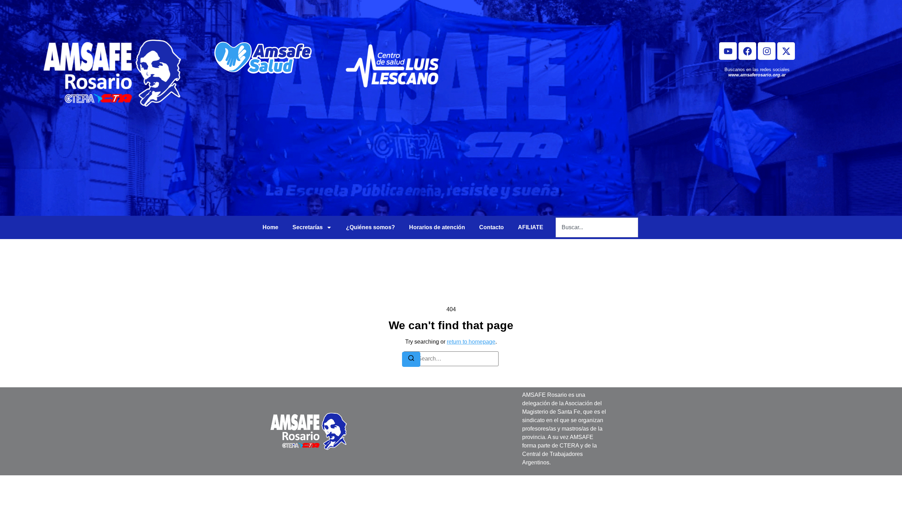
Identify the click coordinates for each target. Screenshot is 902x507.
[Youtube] (728, 51)
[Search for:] (451, 358)
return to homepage (471, 342)
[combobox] (597, 227)
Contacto (491, 227)
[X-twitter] (786, 51)
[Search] (411, 359)
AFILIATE (530, 227)
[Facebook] (747, 51)
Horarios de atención (437, 227)
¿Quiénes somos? (370, 227)
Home (270, 227)
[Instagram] (767, 51)
